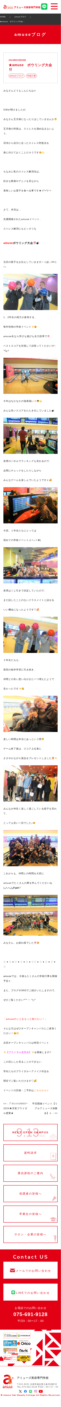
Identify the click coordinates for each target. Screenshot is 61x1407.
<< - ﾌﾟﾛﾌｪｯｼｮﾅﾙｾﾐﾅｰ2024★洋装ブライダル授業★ (15, 1108)
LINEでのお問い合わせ (30, 1292)
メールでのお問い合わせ (30, 1270)
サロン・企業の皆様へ (30, 1234)
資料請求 (30, 1153)
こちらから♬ (41, 1090)
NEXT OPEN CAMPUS (30, 1132)
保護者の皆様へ (30, 1194)
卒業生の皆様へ (30, 1214)
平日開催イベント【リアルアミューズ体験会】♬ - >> (45, 1108)
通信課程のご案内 (30, 1173)
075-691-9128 (30, 1314)
